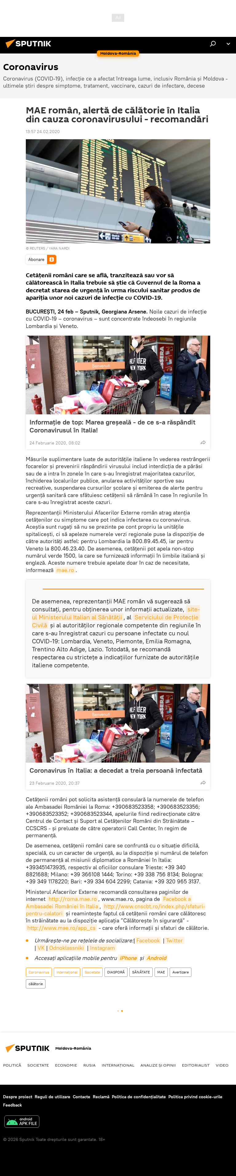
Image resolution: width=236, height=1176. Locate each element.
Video (222, 1065)
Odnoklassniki (66, 947)
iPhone (128, 957)
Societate (92, 972)
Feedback (12, 1105)
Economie (66, 1065)
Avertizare (180, 972)
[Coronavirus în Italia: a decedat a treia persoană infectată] (118, 723)
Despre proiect (17, 1096)
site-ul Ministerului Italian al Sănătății (116, 613)
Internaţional (67, 972)
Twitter (174, 940)
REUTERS (37, 248)
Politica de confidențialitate (139, 1096)
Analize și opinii (158, 1065)
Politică (12, 1065)
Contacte (81, 1096)
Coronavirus (39, 972)
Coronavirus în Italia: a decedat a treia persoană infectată (116, 770)
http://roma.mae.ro (73, 898)
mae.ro (65, 570)
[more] (203, 442)
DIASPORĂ (116, 972)
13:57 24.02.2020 (43, 131)
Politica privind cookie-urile (195, 1096)
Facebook (148, 940)
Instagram (102, 947)
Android (156, 957)
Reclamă (101, 1096)
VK (41, 947)
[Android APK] (22, 1122)
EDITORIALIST (196, 1065)
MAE (161, 972)
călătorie (36, 983)
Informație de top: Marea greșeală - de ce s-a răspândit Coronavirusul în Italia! (112, 426)
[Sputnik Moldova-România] (30, 49)
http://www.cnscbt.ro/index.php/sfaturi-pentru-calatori (115, 910)
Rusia (89, 1065)
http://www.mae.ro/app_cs (61, 927)
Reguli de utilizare (52, 1096)
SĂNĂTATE (141, 972)
